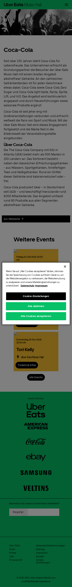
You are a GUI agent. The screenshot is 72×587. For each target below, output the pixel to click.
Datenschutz (27, 285)
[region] (36, 293)
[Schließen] (65, 266)
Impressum (41, 285)
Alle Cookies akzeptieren (36, 316)
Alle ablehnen (36, 306)
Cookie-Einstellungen (36, 296)
